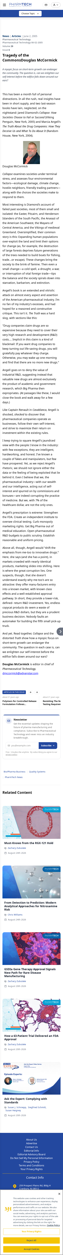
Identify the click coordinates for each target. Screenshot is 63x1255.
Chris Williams (15, 914)
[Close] (59, 1193)
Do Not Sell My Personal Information (31, 1158)
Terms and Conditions (31, 1165)
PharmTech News (14, 777)
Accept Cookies (31, 1249)
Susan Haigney (13, 1110)
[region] (31, 1222)
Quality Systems (37, 771)
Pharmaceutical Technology (16, 39)
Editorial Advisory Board (31, 1154)
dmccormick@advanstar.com (20, 673)
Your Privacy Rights (31, 1169)
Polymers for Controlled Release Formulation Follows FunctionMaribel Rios (19, 703)
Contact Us (31, 1147)
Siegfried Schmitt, (37, 1107)
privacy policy (11, 754)
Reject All (31, 1240)
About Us (31, 1139)
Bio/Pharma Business (14, 771)
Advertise (31, 1143)
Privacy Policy (31, 1161)
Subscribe (46, 745)
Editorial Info (31, 1150)
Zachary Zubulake (17, 847)
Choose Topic (28, 13)
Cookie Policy (53, 1225)
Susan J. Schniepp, (17, 1107)
